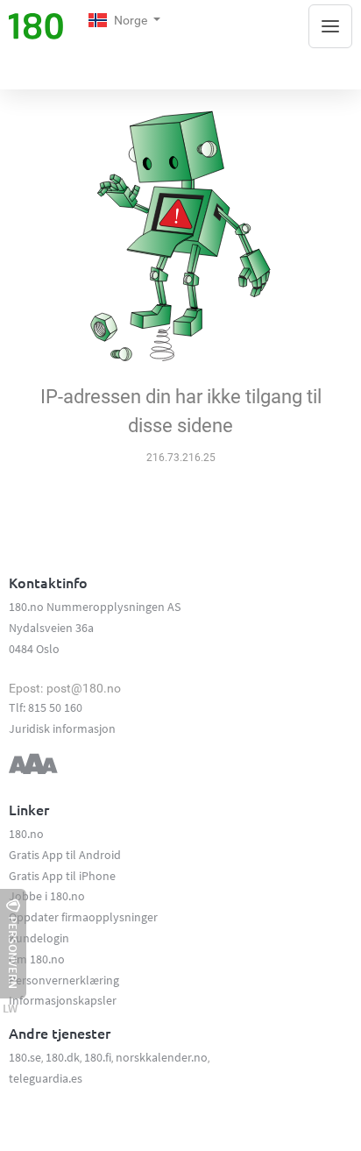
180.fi (97, 1057)
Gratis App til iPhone (62, 876)
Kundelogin (39, 938)
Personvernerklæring (64, 980)
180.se (25, 1057)
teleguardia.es (45, 1078)
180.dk (63, 1057)
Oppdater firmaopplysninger (83, 917)
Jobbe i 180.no (47, 896)
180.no (26, 834)
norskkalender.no (162, 1057)
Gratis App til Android (65, 855)
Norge (132, 20)
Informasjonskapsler (63, 1000)
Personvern (13, 952)
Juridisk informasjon (62, 728)
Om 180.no (37, 959)
